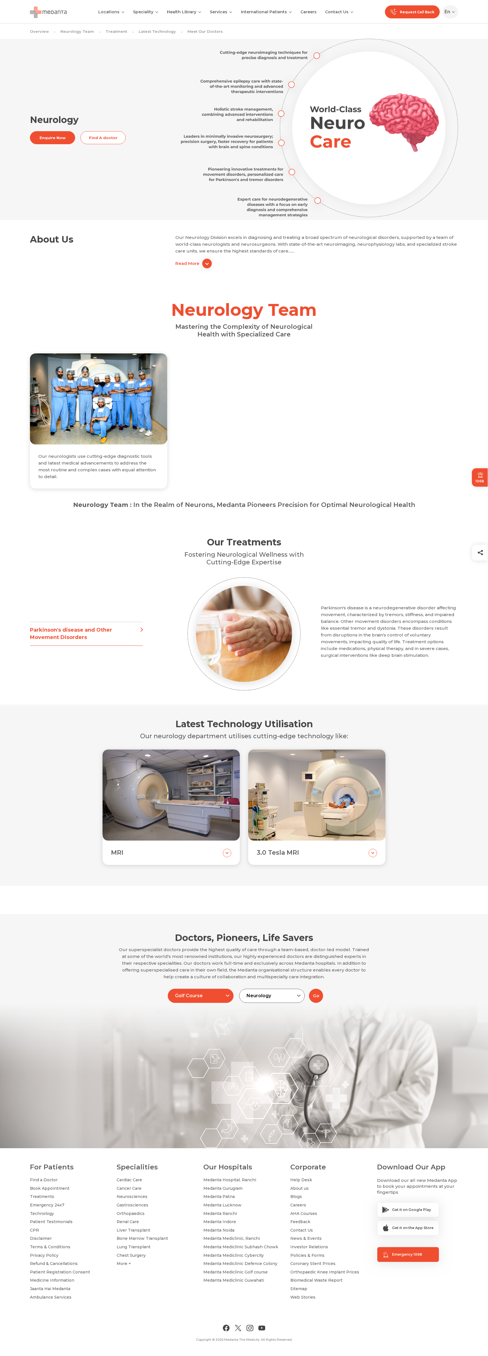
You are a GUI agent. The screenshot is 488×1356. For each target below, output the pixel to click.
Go (316, 995)
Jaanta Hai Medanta (50, 1288)
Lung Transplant (134, 1246)
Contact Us (336, 11)
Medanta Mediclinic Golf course (235, 1272)
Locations (108, 11)
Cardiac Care (129, 1179)
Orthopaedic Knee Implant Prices (324, 1272)
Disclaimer (41, 1238)
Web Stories (302, 1297)
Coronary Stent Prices (313, 1263)
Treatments (42, 1196)
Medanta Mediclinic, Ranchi (231, 1238)
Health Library (181, 11)
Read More (187, 263)
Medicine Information (52, 1280)
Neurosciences (132, 1196)
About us (299, 1188)
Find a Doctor (44, 1179)
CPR (34, 1230)
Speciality (143, 11)
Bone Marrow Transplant (142, 1238)
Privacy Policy (44, 1255)
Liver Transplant (133, 1230)
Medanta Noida (218, 1230)
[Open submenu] (156, 11)
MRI (117, 852)
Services (218, 11)
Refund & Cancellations (54, 1263)
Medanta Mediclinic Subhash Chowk (240, 1246)
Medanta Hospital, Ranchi (229, 1179)
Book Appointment (49, 1188)
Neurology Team (77, 31)
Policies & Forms (307, 1255)
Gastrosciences (132, 1205)
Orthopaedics (131, 1213)
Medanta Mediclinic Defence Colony (240, 1263)
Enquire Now (53, 137)
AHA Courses (303, 1213)
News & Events (306, 1238)
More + (124, 1263)
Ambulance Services (50, 1297)
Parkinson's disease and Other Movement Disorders (71, 633)
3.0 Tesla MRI (278, 852)
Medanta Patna (219, 1196)
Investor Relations (309, 1246)
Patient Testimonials (51, 1221)
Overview (39, 31)
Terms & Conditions (50, 1246)
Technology (42, 1213)
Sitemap (298, 1288)
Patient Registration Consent (60, 1272)
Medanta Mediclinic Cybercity (233, 1255)
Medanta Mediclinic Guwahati (233, 1280)
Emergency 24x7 (47, 1205)
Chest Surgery (131, 1255)
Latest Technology (157, 31)
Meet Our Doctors (205, 31)
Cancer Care (129, 1188)
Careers (308, 11)
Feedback (300, 1221)
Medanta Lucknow (222, 1205)
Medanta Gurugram (223, 1188)
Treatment (116, 31)
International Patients (264, 11)
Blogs (296, 1196)
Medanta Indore (219, 1221)
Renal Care (128, 1221)
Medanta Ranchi (220, 1213)
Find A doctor (103, 137)
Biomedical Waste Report (316, 1280)
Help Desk (301, 1179)
